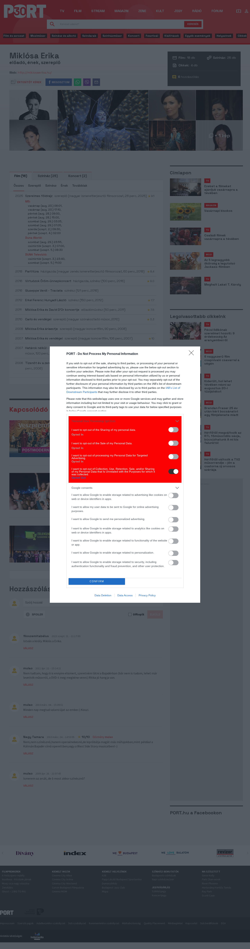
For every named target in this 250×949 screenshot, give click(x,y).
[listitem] (125, 421)
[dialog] (125, 474)
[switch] (173, 429)
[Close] (192, 354)
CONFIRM (97, 581)
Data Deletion (103, 595)
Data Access (125, 595)
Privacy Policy (147, 595)
